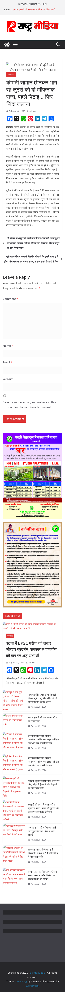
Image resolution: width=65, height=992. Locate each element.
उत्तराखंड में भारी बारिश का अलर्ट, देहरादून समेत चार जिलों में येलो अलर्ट (42, 831)
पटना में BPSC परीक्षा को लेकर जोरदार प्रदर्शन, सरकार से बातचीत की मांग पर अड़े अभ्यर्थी (31, 649)
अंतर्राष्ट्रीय (11, 74)
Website (8, 379)
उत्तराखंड (10, 636)
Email (7, 362)
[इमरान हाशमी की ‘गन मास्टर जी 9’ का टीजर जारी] (14, 722)
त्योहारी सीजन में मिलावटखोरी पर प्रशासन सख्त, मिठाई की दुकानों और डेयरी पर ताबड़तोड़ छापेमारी (43, 808)
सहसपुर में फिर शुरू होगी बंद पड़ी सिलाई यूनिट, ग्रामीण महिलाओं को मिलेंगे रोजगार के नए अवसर (42, 698)
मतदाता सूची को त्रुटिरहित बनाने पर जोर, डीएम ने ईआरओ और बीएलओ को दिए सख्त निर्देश (43, 784)
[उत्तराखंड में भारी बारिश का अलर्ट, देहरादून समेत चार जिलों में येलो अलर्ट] (14, 834)
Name (8, 346)
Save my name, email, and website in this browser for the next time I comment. (29, 404)
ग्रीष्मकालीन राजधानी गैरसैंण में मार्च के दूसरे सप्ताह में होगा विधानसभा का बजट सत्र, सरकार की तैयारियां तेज (31, 259)
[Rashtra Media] (7, 44)
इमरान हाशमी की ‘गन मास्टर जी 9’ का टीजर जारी (34, 9)
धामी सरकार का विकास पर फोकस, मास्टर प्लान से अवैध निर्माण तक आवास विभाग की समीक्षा (42, 875)
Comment (10, 299)
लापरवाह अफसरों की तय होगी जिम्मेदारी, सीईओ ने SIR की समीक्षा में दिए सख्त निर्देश (43, 853)
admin (32, 111)
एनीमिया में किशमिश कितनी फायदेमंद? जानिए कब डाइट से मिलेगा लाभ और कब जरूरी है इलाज (43, 739)
